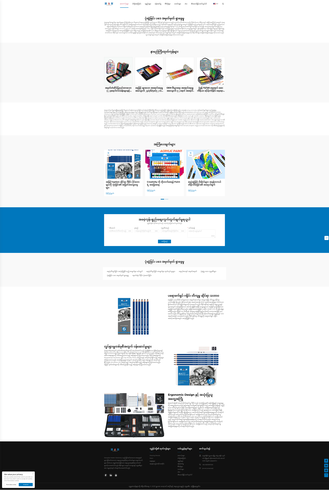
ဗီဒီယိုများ (168, 4)
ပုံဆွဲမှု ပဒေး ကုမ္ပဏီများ (208, 271)
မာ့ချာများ (152, 461)
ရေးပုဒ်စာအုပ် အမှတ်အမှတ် (188, 271)
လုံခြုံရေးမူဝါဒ (195, 486)
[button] (162, 199)
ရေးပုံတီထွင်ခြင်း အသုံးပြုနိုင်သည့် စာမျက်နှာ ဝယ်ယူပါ (125, 271)
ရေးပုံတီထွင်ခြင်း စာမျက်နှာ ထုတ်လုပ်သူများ (160, 271)
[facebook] (105, 475)
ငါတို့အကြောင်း (136, 4)
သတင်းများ (177, 4)
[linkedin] (110, 475)
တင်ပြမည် (164, 241)
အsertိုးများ (124, 4)
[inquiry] (326, 238)
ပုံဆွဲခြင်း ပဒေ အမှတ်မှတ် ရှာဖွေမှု (118, 275)
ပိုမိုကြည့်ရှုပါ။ (110, 193)
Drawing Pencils (155, 455)
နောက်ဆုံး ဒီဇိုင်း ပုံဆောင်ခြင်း (142, 275)
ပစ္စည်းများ (148, 4)
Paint (151, 458)
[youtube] (115, 475)
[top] (326, 475)
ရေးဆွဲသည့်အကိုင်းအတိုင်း (157, 464)
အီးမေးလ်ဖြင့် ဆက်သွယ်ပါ (199, 4)
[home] (109, 4)
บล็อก (186, 4)
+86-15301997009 (207, 464)
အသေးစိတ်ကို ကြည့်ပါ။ (118, 71)
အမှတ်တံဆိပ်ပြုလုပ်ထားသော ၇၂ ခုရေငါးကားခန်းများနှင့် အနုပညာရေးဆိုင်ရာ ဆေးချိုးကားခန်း (118, 89)
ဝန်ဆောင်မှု (158, 4)
